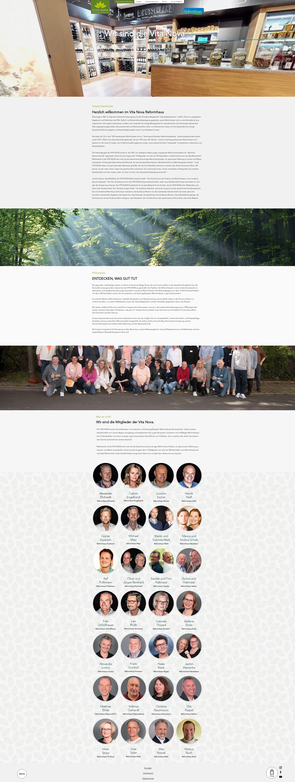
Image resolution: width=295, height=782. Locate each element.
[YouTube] (280, 777)
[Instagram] (280, 767)
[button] (22, 774)
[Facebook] (280, 772)
